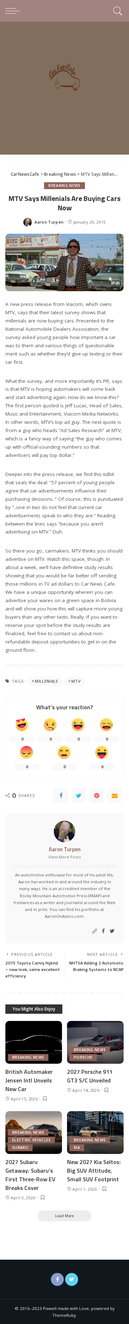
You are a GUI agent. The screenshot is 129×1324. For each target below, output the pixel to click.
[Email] (115, 795)
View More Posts (64, 857)
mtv (76, 681)
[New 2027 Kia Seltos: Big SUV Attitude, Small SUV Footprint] (95, 1132)
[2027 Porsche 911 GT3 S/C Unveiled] (95, 1042)
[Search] (117, 11)
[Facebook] (61, 795)
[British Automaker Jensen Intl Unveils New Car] (33, 1042)
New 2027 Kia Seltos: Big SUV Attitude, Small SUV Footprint (94, 1170)
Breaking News (64, 185)
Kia (77, 1147)
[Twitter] (79, 795)
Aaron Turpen (48, 222)
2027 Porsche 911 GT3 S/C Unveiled (90, 1076)
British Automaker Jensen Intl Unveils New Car (29, 1080)
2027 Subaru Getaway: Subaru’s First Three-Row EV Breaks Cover (30, 1175)
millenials (46, 681)
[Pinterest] (97, 795)
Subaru (20, 1147)
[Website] (94, 931)
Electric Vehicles (31, 1139)
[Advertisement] (64, 90)
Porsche (83, 1057)
